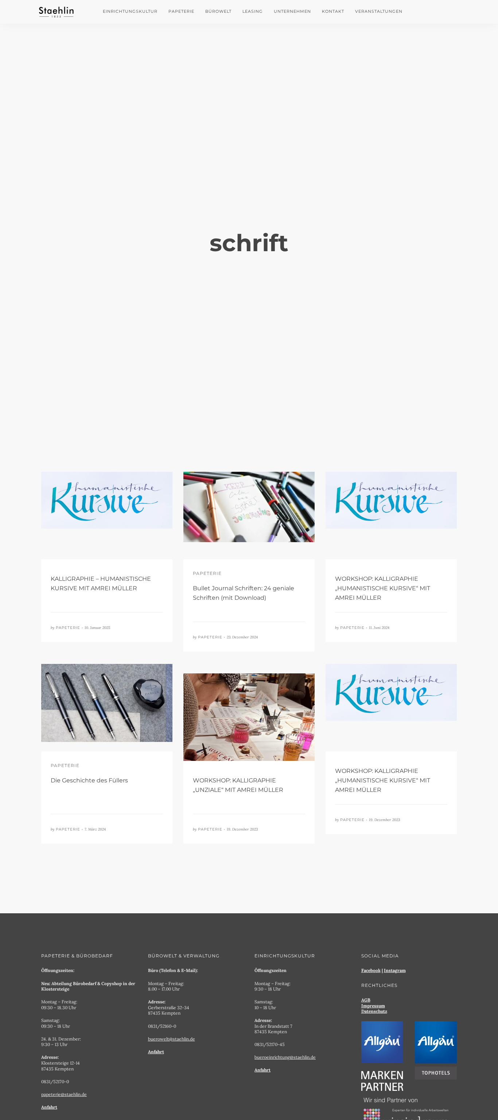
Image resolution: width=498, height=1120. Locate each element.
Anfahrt (49, 1107)
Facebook (371, 970)
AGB (365, 1000)
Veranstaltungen (378, 11)
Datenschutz (374, 1011)
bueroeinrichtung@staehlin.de (285, 1057)
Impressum (373, 1005)
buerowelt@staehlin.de (171, 1039)
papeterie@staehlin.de (64, 1094)
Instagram (395, 970)
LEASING (252, 11)
